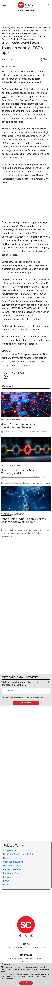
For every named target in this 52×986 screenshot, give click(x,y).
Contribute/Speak (18, 958)
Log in (21, 10)
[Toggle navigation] (4, 4)
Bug (5, 858)
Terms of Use (34, 697)
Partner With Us (26, 961)
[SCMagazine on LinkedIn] (31, 935)
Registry (7, 884)
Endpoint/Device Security (37, 27)
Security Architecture (12, 27)
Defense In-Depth (12, 865)
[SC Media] (26, 5)
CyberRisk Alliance (19, 947)
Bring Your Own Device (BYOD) (18, 854)
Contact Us (28, 947)
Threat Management (13, 514)
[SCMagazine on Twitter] (26, 935)
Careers (36, 947)
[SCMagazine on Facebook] (20, 935)
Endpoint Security (12, 869)
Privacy (43, 947)
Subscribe (26, 703)
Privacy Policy (42, 697)
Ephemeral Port (11, 873)
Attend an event (29, 958)
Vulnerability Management (28, 33)
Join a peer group (40, 958)
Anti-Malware (9, 850)
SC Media (9, 947)
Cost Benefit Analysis (14, 861)
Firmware (8, 881)
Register (30, 10)
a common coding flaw (31, 107)
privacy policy (34, 976)
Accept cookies (26, 983)
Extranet (7, 877)
